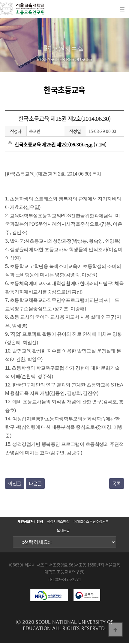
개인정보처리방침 (30, 521)
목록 (116, 483)
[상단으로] (115, 629)
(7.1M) (60, 144)
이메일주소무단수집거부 (91, 521)
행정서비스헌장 (58, 521)
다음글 (35, 483)
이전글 (14, 483)
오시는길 (63, 530)
